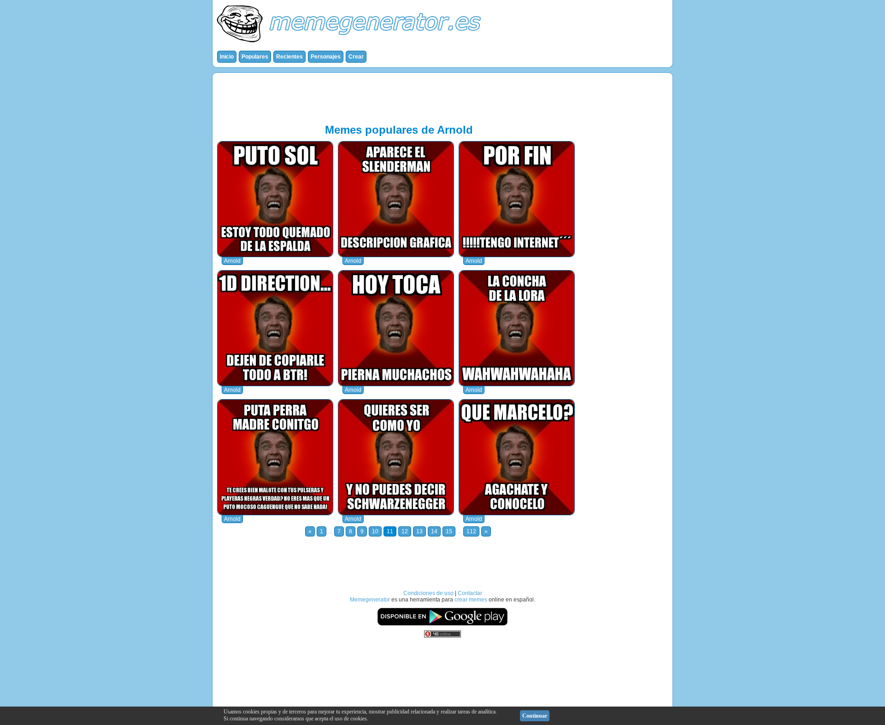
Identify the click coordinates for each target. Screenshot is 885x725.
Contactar (470, 593)
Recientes (289, 56)
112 (471, 531)
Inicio (227, 56)
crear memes (470, 599)
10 (375, 531)
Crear (356, 56)
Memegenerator (370, 599)
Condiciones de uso (428, 593)
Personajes (326, 56)
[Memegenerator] (350, 44)
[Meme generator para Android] (442, 624)
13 (419, 531)
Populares (255, 56)
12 (404, 531)
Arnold (232, 261)
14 (434, 531)
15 (449, 531)
